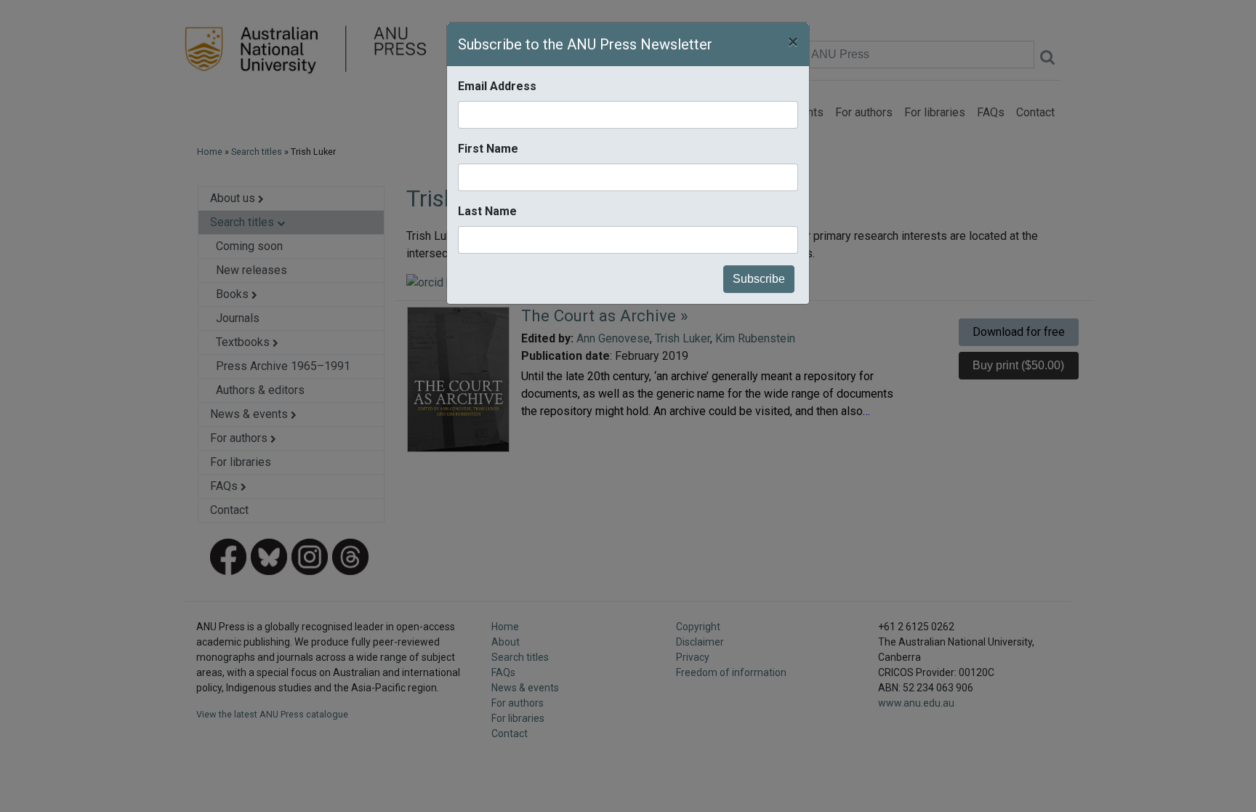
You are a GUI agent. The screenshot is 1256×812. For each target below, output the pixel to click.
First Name (488, 149)
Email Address (497, 86)
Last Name (487, 211)
